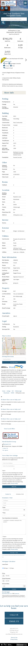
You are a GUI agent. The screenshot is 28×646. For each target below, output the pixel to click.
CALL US (14, 615)
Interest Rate (5, 583)
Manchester (6, 392)
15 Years (11, 568)
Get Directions (14, 362)
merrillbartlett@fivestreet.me (14, 634)
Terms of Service (22, 555)
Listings (8, 391)
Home (3, 391)
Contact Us (5, 448)
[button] (3, 23)
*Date (3, 507)
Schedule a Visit (20, 494)
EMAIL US (14, 621)
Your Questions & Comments (10, 518)
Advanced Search (14, 25)
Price (3, 573)
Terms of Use (14, 637)
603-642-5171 (7, 444)
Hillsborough (18, 391)
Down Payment (6, 578)
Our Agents (5, 450)
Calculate (14, 589)
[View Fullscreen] (4, 344)
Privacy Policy (14, 483)
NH (13, 391)
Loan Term (5, 564)
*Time (3, 512)
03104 (12, 392)
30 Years (5, 568)
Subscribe (14, 486)
